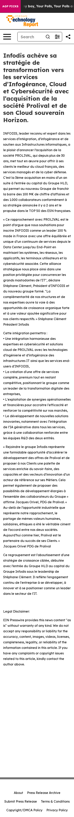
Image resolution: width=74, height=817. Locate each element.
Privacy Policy (57, 810)
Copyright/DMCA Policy (24, 810)
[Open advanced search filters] (57, 36)
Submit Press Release (20, 801)
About (18, 793)
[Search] (47, 36)
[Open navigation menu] (7, 37)
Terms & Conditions (55, 801)
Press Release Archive (43, 793)
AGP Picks (10, 6)
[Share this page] (68, 37)
